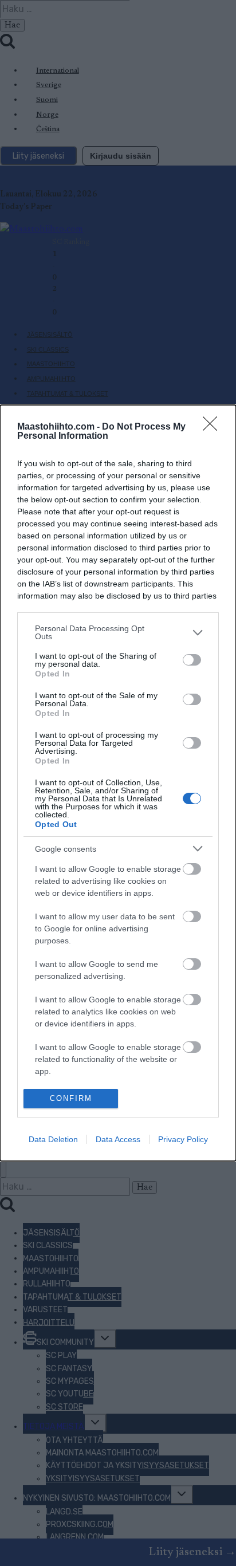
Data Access (118, 1139)
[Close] (214, 427)
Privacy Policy (183, 1139)
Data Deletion (53, 1139)
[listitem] (118, 632)
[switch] (192, 660)
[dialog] (118, 782)
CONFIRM (71, 1098)
